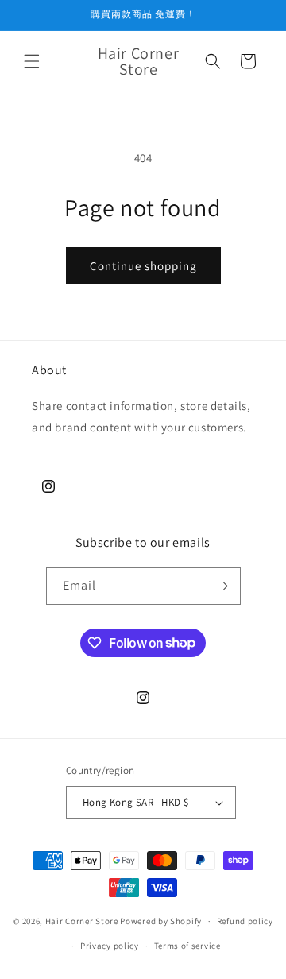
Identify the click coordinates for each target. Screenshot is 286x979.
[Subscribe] (222, 586)
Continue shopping (143, 265)
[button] (31, 61)
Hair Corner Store (81, 921)
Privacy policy (109, 945)
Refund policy (245, 921)
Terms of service (187, 945)
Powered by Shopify (161, 921)
